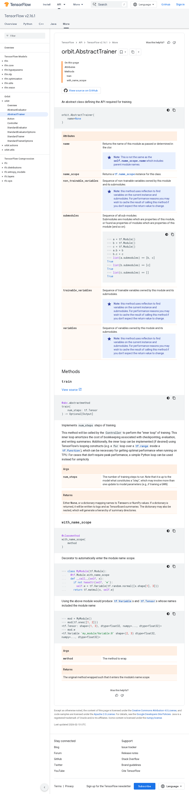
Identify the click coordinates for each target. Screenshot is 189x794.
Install (46, 4)
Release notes (130, 753)
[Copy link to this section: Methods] (83, 372)
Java (53, 24)
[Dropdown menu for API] (65, 4)
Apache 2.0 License (104, 714)
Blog (56, 747)
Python (27, 24)
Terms (58, 786)
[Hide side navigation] (44, 787)
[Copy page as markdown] (133, 52)
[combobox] (109, 4)
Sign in (180, 4)
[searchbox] (24, 36)
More (76, 4)
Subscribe (144, 786)
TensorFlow (68, 42)
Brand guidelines (131, 764)
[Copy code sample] (174, 110)
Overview (10, 24)
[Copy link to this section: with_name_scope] (95, 522)
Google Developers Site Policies (154, 714)
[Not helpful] (174, 42)
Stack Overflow (130, 759)
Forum (58, 753)
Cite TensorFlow (131, 770)
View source (70, 390)
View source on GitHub (83, 90)
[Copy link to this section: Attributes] (78, 136)
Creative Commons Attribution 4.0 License (154, 710)
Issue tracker (129, 747)
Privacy (69, 786)
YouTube (59, 770)
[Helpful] (168, 42)
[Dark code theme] (168, 110)
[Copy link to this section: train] (75, 382)
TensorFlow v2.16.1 (19, 16)
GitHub (165, 4)
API (59, 4)
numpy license (154, 717)
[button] (24, 61)
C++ (41, 24)
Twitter (58, 764)
